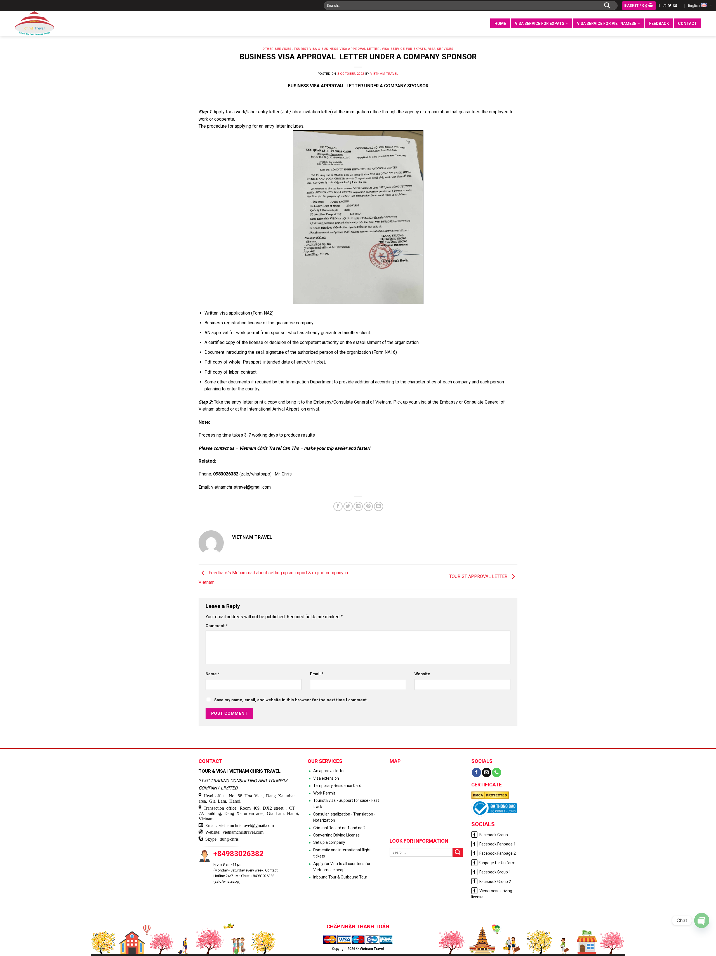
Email (317, 674)
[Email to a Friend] (358, 506)
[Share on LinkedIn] (378, 506)
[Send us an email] (675, 6)
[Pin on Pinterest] (368, 506)
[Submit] (607, 5)
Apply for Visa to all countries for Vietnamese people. (342, 866)
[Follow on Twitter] (670, 6)
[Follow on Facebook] (659, 6)
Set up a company (329, 842)
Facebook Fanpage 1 (497, 844)
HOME (500, 23)
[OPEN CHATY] (701, 920)
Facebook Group (493, 835)
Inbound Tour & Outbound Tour (340, 877)
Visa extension (326, 778)
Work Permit (324, 793)
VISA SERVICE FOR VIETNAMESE (606, 23)
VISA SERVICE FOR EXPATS (539, 23)
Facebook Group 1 (495, 872)
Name (213, 674)
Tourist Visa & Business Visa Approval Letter (337, 49)
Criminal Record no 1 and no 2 (339, 828)
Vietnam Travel (384, 74)
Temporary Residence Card (337, 785)
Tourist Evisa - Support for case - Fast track (346, 803)
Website (422, 674)
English (694, 5)
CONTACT (687, 23)
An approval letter (329, 770)
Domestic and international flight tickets (342, 853)
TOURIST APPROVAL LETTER (478, 576)
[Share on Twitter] (348, 506)
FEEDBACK (659, 23)
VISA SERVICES (441, 49)
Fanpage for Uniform (497, 863)
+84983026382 (238, 853)
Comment (217, 626)
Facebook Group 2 (495, 881)
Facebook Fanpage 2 (497, 853)
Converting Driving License (336, 835)
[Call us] (496, 772)
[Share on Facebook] (338, 506)
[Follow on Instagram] (664, 6)
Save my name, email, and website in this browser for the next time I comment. (291, 700)
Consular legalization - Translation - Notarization (344, 817)
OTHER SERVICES (277, 49)
